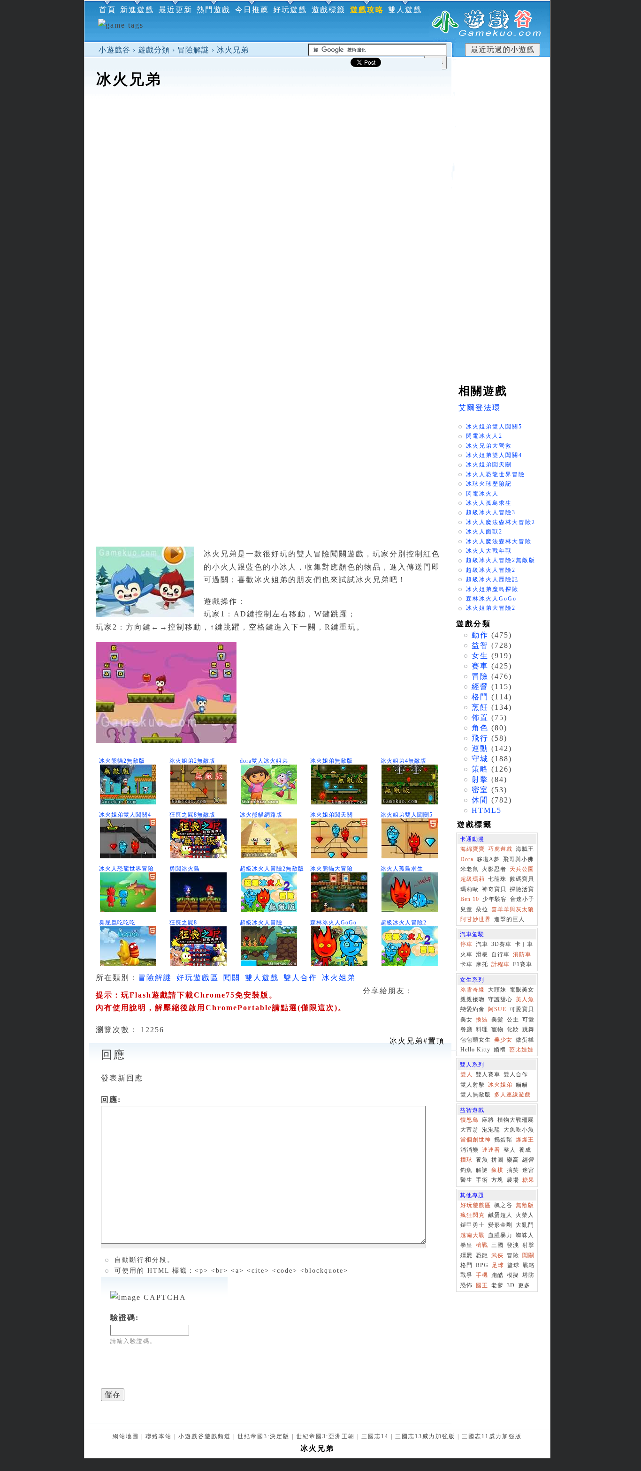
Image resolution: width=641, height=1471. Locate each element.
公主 (513, 1019)
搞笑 (513, 1170)
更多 (524, 1285)
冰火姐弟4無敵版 (404, 761)
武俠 (497, 1255)
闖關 (231, 978)
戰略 (529, 1265)
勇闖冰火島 (184, 868)
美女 (466, 1019)
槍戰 (482, 1245)
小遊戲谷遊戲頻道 (204, 1436)
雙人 (466, 1074)
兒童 (466, 909)
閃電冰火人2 (484, 436)
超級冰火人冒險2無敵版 (272, 868)
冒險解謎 (193, 50)
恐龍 (482, 1255)
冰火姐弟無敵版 (331, 761)
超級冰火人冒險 (261, 922)
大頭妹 (497, 989)
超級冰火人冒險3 (491, 512)
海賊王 (525, 849)
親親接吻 (472, 999)
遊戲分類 (154, 50)
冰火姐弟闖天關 (331, 814)
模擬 (513, 1275)
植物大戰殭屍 (515, 1120)
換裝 (482, 1019)
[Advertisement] (268, 119)
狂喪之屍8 (183, 922)
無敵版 (525, 1205)
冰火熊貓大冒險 (331, 868)
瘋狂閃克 (472, 1215)
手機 (482, 1275)
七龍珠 (497, 879)
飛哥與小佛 (518, 859)
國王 (482, 1285)
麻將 (488, 1120)
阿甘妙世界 (475, 919)
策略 (480, 769)
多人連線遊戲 (512, 1094)
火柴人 (525, 1215)
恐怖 (466, 1285)
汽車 (482, 944)
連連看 (491, 1150)
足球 (498, 1265)
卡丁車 (524, 944)
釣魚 (466, 1170)
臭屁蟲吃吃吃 (117, 922)
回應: (111, 1099)
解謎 (482, 1170)
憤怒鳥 (469, 1120)
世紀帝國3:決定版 (263, 1436)
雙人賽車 (488, 1074)
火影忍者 (494, 869)
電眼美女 (522, 989)
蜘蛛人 (525, 1235)
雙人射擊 (472, 1084)
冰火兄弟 (233, 50)
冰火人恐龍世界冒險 (126, 868)
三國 (497, 1245)
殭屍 (466, 1255)
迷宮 (528, 1170)
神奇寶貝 (494, 889)
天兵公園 (522, 869)
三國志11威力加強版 (492, 1436)
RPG (482, 1265)
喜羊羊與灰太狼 (512, 909)
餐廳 (466, 1029)
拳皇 (466, 1245)
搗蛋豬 (503, 1139)
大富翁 (469, 1129)
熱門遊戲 (213, 10)
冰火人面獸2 (484, 531)
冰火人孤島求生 (402, 868)
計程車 (500, 964)
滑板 (482, 954)
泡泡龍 (491, 1129)
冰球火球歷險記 (489, 483)
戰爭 (466, 1275)
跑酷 (497, 1275)
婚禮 (500, 1049)
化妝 (513, 1029)
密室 (480, 790)
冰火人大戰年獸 (489, 551)
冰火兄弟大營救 (489, 446)
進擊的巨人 (509, 919)
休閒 (480, 800)
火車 (466, 954)
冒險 (480, 676)
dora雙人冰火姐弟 (264, 761)
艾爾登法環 (479, 408)
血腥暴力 (500, 1235)
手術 (482, 1180)
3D (511, 1285)
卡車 (466, 964)
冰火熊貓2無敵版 (122, 761)
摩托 (482, 964)
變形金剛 (500, 1225)
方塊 (497, 1180)
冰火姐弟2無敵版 (192, 761)
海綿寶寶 (472, 849)
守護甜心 (500, 999)
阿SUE (497, 1009)
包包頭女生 (475, 1039)
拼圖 (497, 1159)
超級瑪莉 (472, 879)
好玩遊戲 (290, 10)
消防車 (522, 954)
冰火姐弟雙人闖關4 (125, 814)
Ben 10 (469, 899)
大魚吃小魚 (519, 1129)
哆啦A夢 (488, 859)
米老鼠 (469, 869)
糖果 (528, 1180)
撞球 (466, 1159)
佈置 (480, 717)
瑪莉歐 (469, 889)
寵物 (497, 1029)
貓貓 (522, 1084)
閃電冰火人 (482, 493)
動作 (480, 635)
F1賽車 (522, 964)
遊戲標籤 (328, 10)
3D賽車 (501, 944)
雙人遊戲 (405, 10)
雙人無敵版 (475, 1094)
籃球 (513, 1265)
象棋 (497, 1170)
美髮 (497, 1019)
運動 (480, 748)
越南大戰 (472, 1235)
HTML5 (487, 810)
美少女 (503, 1039)
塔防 (528, 1275)
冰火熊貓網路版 (261, 814)
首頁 (107, 10)
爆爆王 (525, 1139)
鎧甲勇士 (472, 1225)
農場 (513, 1180)
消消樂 (469, 1150)
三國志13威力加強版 (425, 1436)
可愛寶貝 (522, 1009)
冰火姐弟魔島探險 (492, 589)
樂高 (513, 1159)
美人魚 (525, 999)
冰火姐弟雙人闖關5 (407, 814)
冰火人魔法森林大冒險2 (500, 522)
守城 (480, 759)
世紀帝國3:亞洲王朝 (325, 1436)
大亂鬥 (525, 1225)
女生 (480, 656)
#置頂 (417, 1041)
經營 (480, 686)
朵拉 (482, 909)
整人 (510, 1150)
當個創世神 (475, 1139)
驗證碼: (124, 1317)
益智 (480, 645)
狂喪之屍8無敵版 (192, 814)
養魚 (482, 1159)
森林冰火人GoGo (333, 922)
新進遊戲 (137, 10)
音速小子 (522, 899)
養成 (525, 1150)
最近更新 (175, 10)
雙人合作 (300, 978)
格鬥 (480, 697)
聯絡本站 (158, 1436)
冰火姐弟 (339, 978)
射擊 (480, 779)
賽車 (480, 666)
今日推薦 (252, 10)
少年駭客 (494, 899)
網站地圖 (126, 1436)
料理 (482, 1029)
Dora (466, 859)
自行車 (500, 954)
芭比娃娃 (521, 1049)
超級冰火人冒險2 (404, 922)
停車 (466, 944)
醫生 (466, 1180)
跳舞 (528, 1029)
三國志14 (375, 1436)
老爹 (497, 1285)
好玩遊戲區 (197, 978)
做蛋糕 (525, 1039)
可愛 (528, 1019)
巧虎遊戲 (500, 849)
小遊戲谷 (114, 50)
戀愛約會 (472, 1009)
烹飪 (480, 707)
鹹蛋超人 (500, 1215)
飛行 (480, 738)
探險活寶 (522, 889)
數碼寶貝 (522, 879)
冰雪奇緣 (472, 989)
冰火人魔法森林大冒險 (499, 541)
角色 (480, 728)
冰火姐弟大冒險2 (491, 608)
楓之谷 (503, 1205)
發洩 (513, 1245)
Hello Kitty (475, 1049)
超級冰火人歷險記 (492, 579)
